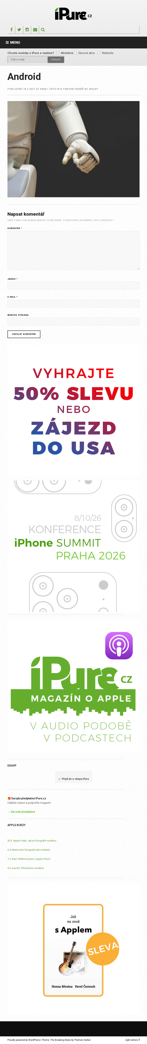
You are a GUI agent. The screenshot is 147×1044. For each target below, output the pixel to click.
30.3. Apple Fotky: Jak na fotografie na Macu (31, 840)
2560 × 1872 (48, 89)
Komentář (14, 228)
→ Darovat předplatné (21, 811)
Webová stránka (18, 315)
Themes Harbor (82, 1040)
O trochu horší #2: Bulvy (79, 89)
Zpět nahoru (131, 1040)
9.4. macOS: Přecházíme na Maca (25, 868)
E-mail (12, 297)
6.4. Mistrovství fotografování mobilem (28, 849)
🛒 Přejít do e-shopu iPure (73, 778)
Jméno (12, 279)
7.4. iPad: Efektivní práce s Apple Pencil (28, 859)
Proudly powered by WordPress (23, 1040)
